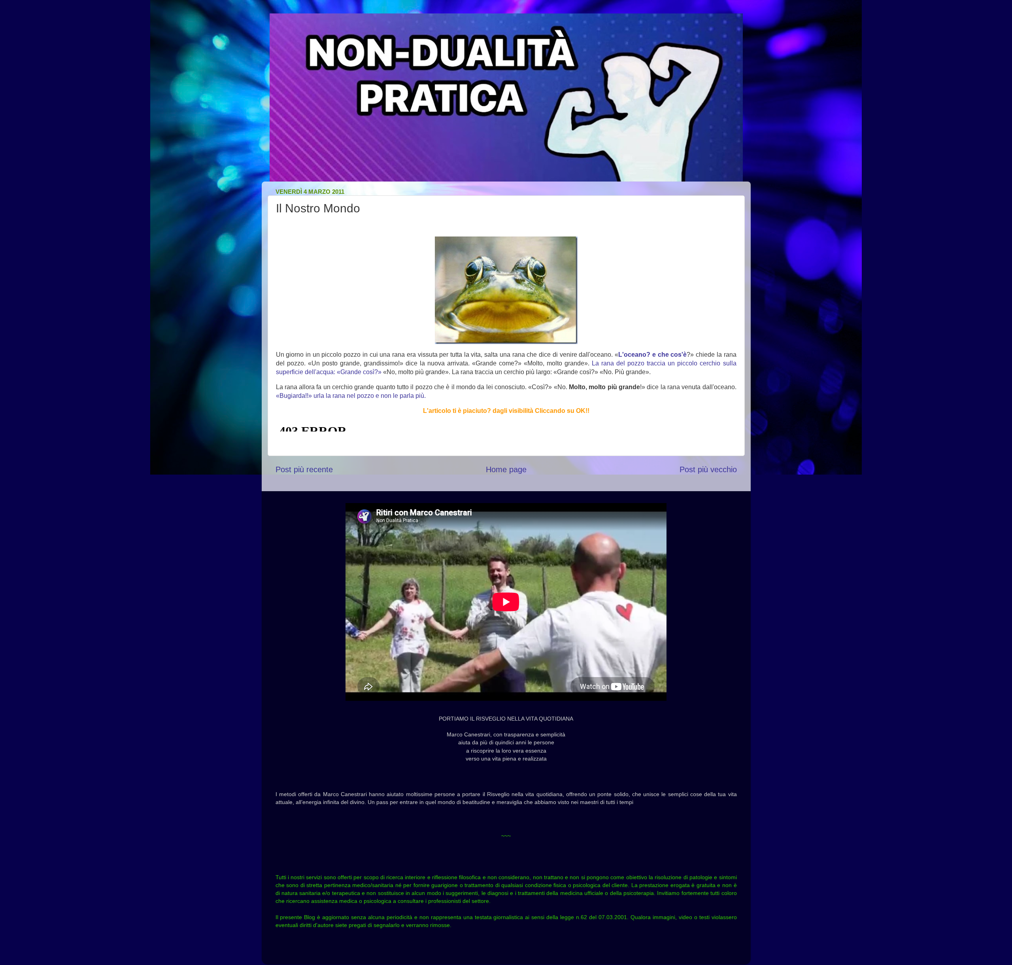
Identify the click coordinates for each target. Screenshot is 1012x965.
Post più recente (304, 469)
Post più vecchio (708, 469)
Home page (506, 469)
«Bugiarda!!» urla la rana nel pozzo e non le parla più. (351, 395)
